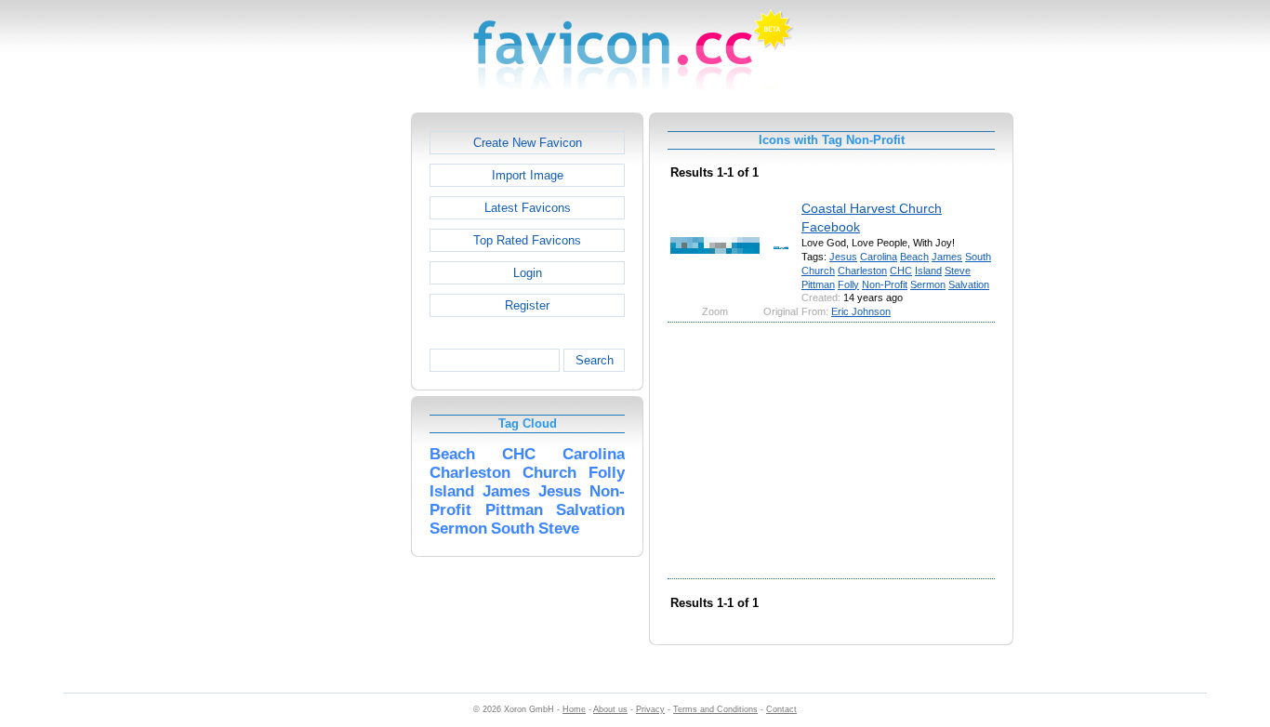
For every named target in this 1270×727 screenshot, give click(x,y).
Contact (781, 709)
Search (594, 360)
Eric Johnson (861, 311)
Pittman (818, 284)
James (947, 256)
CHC (901, 270)
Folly (848, 284)
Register (527, 305)
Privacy (650, 709)
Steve (958, 270)
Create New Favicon (527, 143)
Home (574, 709)
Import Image (527, 175)
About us (610, 709)
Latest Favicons (527, 208)
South (978, 256)
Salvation (968, 284)
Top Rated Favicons (527, 240)
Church (818, 270)
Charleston (862, 270)
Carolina (878, 256)
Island (928, 270)
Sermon (928, 284)
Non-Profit (884, 284)
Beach (914, 256)
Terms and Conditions (715, 709)
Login (527, 273)
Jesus (843, 256)
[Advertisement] (331, 391)
